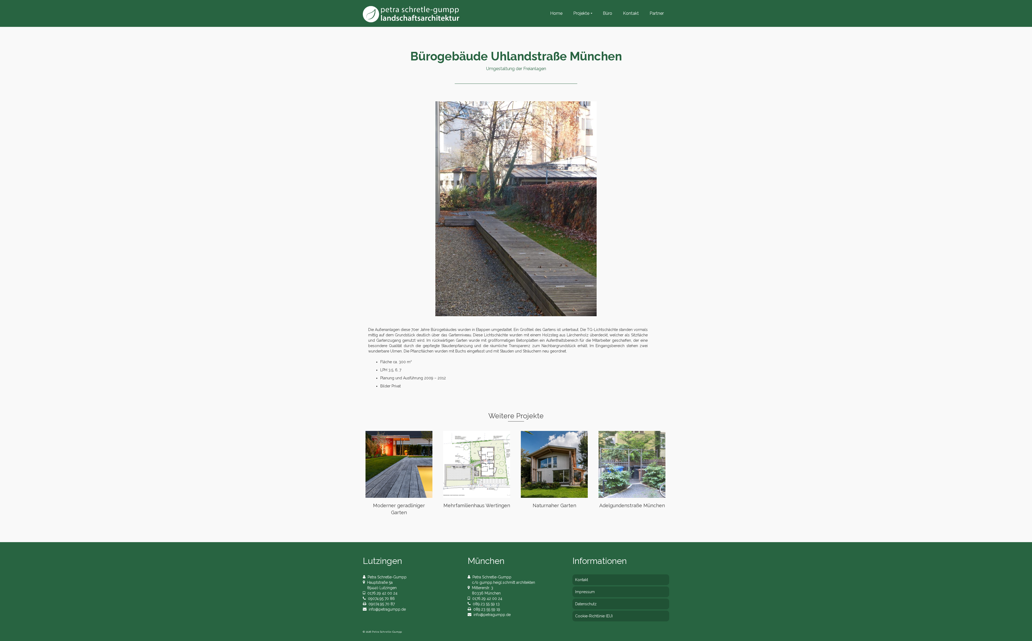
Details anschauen (399, 464)
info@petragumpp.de (386, 609)
